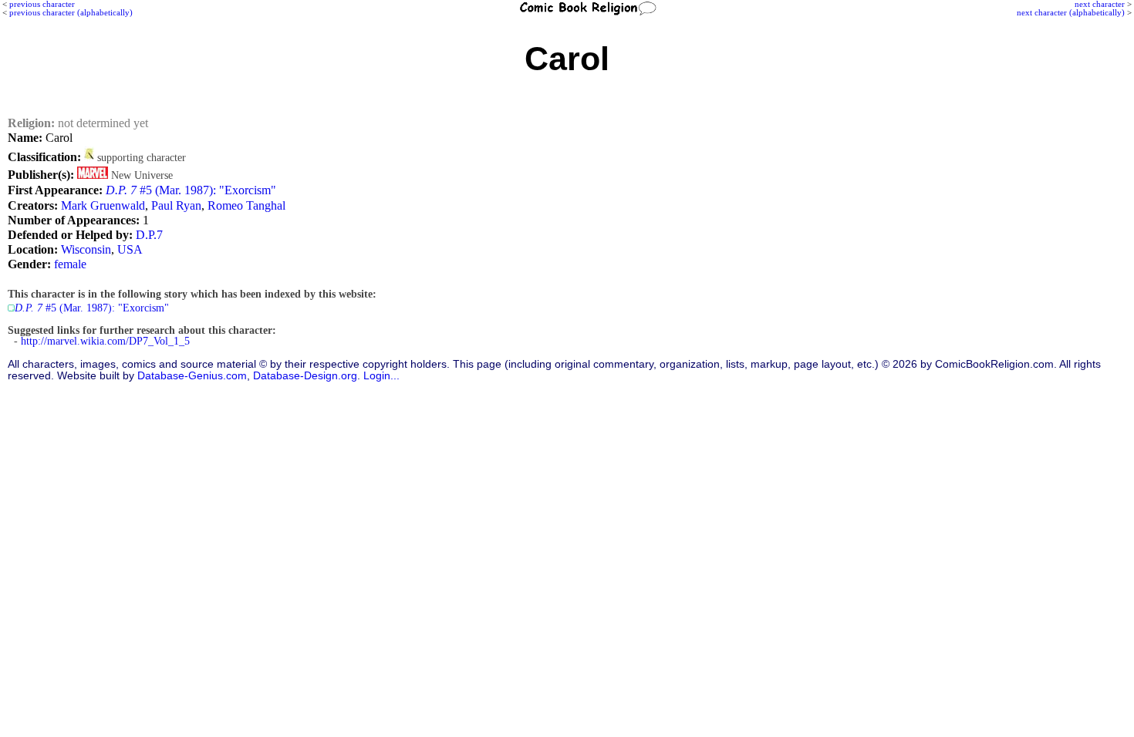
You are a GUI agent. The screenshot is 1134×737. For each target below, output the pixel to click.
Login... (381, 376)
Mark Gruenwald (103, 205)
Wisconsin (86, 249)
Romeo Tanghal (246, 205)
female (70, 264)
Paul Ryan (176, 205)
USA (130, 249)
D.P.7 (149, 234)
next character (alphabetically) (1071, 12)
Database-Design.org (305, 376)
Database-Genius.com (192, 376)
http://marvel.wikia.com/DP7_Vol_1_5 (105, 341)
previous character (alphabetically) (71, 12)
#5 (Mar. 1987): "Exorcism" (191, 190)
